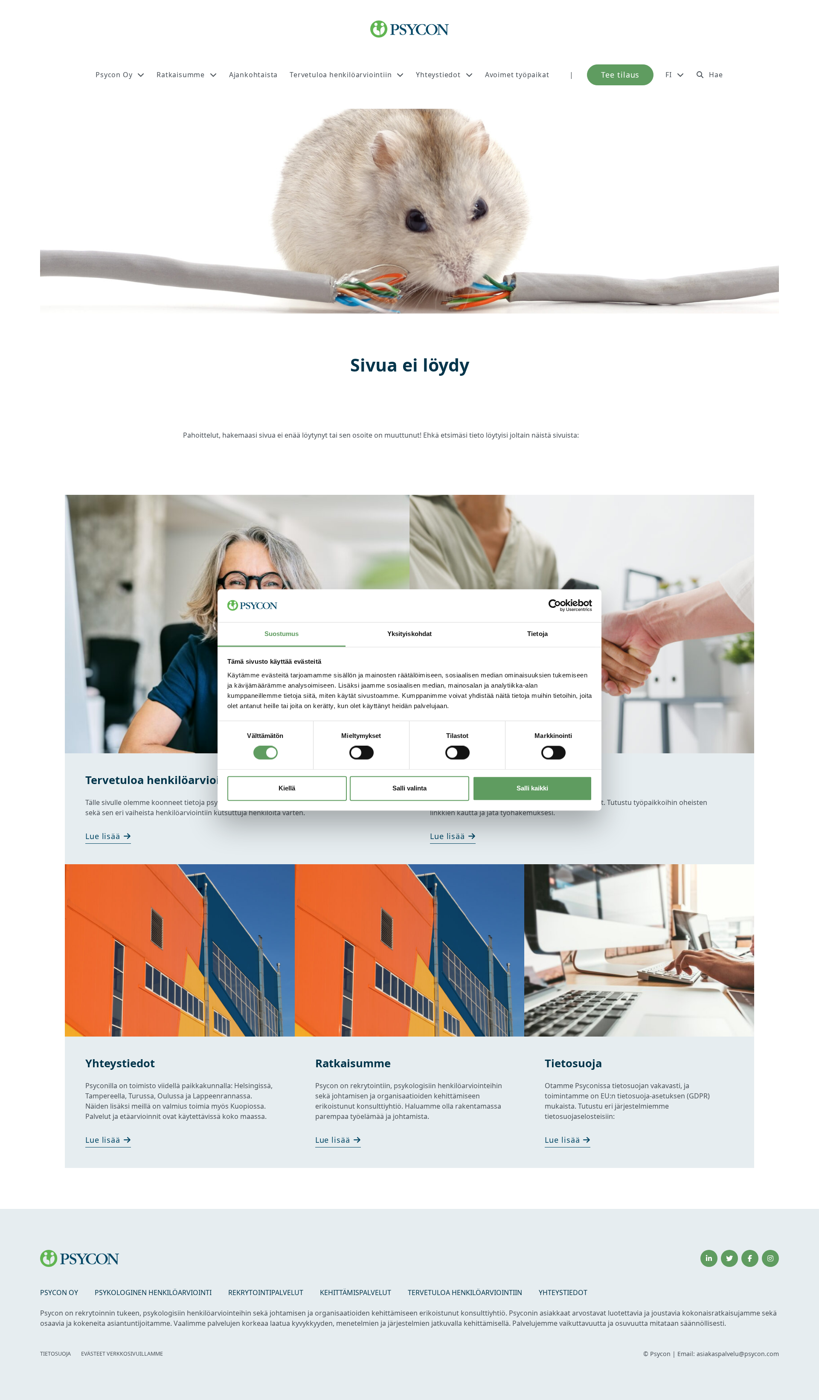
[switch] (361, 753)
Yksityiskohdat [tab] (409, 633)
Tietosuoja (55, 1353)
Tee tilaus (620, 75)
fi (668, 74)
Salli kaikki (532, 788)
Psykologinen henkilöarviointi (153, 1292)
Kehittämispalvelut (355, 1292)
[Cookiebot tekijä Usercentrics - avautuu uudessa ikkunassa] (554, 605)
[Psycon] (409, 29)
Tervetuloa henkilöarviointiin (341, 74)
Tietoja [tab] (537, 633)
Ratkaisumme (181, 74)
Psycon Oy (114, 74)
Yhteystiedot (438, 74)
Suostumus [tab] (281, 633)
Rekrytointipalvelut (265, 1292)
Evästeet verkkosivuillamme (122, 1353)
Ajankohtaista (253, 74)
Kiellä (287, 788)
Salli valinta (409, 788)
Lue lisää (102, 836)
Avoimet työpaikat (517, 74)
